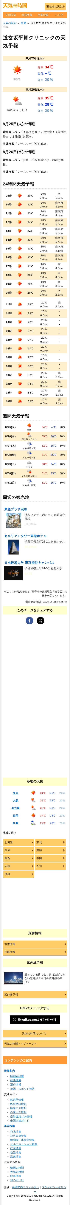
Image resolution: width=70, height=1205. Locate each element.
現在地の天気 (54, 6)
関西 (7, 858)
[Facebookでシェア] (29, 620)
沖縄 (7, 874)
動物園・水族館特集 (22, 1139)
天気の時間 (9, 22)
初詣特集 (15, 1152)
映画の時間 (17, 1167)
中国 (39, 858)
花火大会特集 (18, 1135)
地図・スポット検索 (22, 1088)
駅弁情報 (15, 1176)
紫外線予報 (11, 994)
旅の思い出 (17, 1180)
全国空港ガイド (19, 1120)
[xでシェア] (40, 620)
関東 (23, 22)
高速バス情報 (18, 1112)
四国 (7, 866)
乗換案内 (9, 1070)
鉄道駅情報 (17, 1099)
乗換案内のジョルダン (25, 1187)
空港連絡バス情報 (21, 1116)
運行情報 (15, 1084)
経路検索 (15, 1080)
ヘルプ (59, 14)
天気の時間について (34, 1033)
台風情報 (43, 14)
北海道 (9, 842)
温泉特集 (15, 1156)
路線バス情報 (18, 1108)
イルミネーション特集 (23, 1144)
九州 (39, 866)
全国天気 (10, 14)
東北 (39, 842)
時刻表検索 (17, 1076)
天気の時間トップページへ (20, 1043)
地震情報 (26, 14)
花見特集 (15, 1131)
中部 (39, 850)
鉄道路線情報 (18, 1103)
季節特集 (9, 1126)
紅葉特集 (15, 1148)
